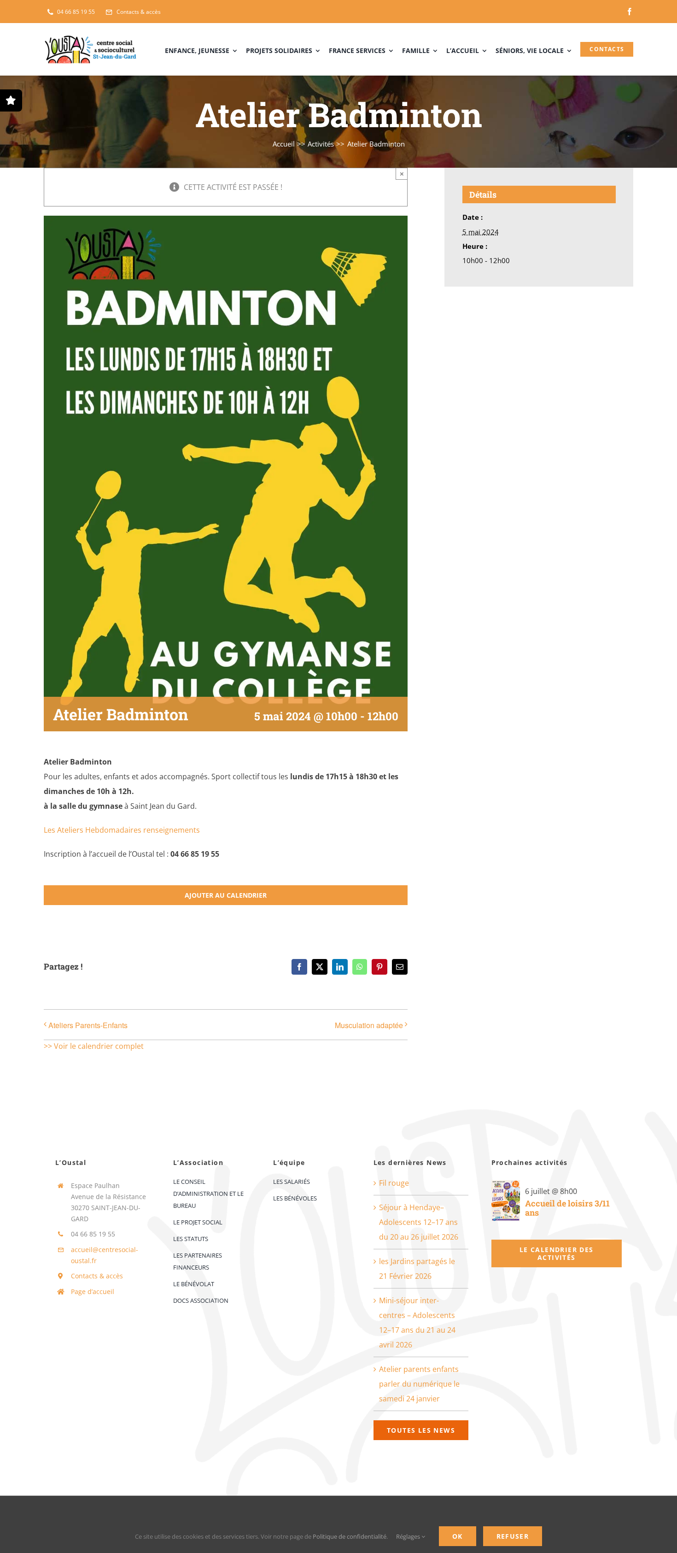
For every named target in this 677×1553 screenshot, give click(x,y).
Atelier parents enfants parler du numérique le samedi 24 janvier (419, 1384)
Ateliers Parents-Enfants (88, 1025)
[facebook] (629, 11)
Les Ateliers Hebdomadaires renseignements (122, 830)
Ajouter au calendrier (226, 895)
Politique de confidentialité (349, 1536)
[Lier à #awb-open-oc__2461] (11, 100)
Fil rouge (394, 1183)
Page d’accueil (92, 1291)
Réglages (408, 1536)
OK (457, 1536)
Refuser (512, 1536)
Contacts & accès (97, 1275)
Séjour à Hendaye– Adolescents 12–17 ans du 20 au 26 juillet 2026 (418, 1222)
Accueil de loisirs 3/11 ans (567, 1208)
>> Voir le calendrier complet (94, 1046)
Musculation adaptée (369, 1025)
